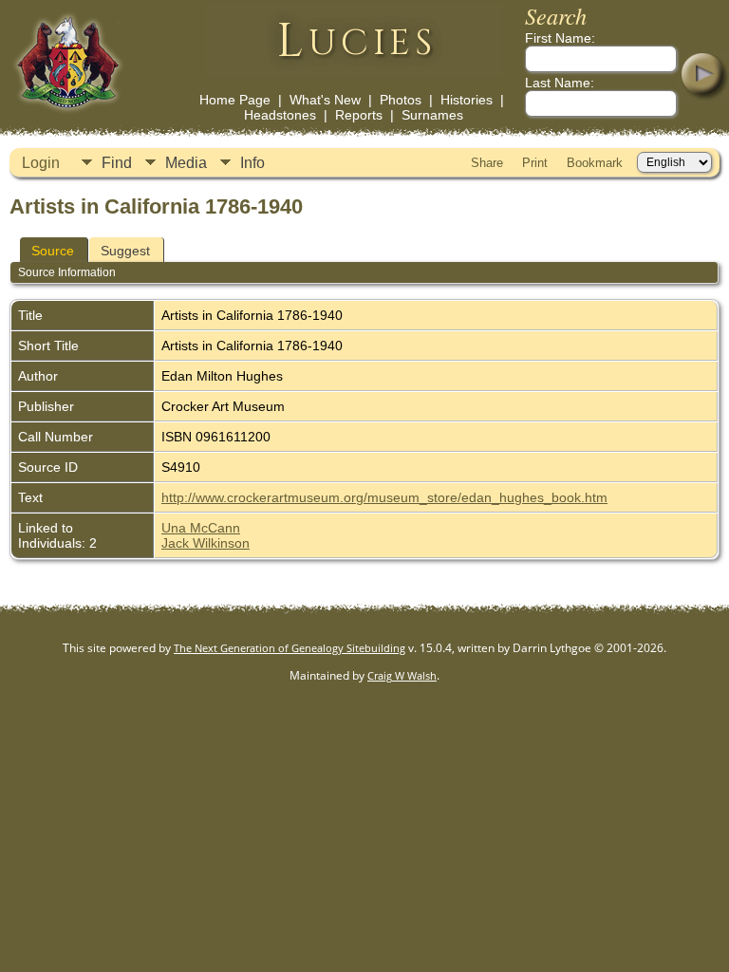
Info (252, 163)
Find (117, 163)
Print (535, 163)
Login (41, 163)
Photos (400, 99)
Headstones (280, 114)
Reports (359, 114)
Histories (466, 99)
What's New (325, 99)
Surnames (432, 114)
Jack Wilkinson (205, 543)
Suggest (125, 250)
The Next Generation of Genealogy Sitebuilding (289, 648)
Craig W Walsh (402, 675)
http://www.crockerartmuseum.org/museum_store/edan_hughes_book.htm (384, 497)
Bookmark (595, 163)
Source (52, 250)
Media (186, 163)
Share (487, 163)
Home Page (235, 99)
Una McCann (200, 527)
